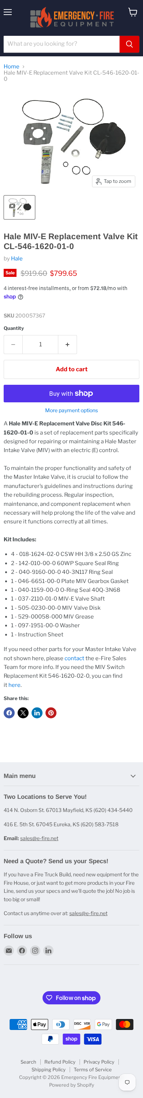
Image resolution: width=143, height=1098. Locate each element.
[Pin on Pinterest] (50, 712)
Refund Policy (60, 1062)
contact (74, 658)
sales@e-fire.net (39, 838)
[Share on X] (23, 712)
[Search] (129, 44)
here (14, 685)
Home (11, 67)
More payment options (71, 410)
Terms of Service (93, 1069)
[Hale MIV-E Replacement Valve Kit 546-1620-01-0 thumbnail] (19, 207)
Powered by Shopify (71, 1085)
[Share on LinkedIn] (37, 712)
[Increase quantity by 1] (67, 344)
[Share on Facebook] (9, 712)
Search (28, 1062)
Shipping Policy (49, 1069)
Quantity (14, 328)
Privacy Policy (99, 1062)
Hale (17, 258)
